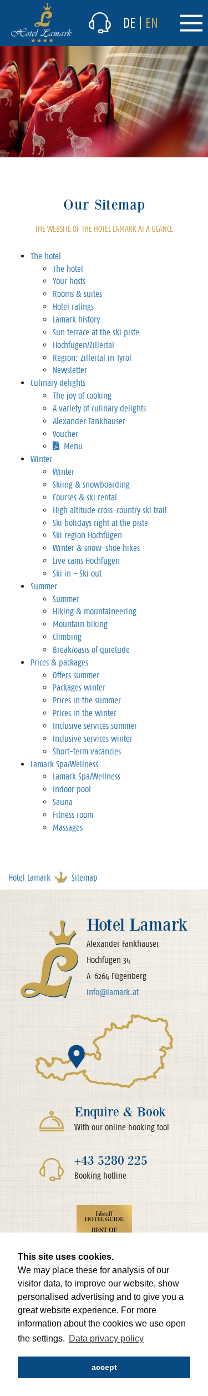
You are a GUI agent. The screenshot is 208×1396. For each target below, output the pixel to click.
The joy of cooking (82, 395)
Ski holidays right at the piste (100, 523)
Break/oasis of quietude (91, 649)
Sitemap (85, 877)
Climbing (67, 637)
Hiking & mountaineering (94, 611)
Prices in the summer (87, 700)
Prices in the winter (84, 713)
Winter (41, 459)
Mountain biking (80, 624)
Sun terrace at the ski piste (96, 332)
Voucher (65, 434)
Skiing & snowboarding (91, 484)
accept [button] (104, 1367)
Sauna (63, 802)
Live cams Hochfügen (86, 560)
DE (129, 23)
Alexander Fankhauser (89, 421)
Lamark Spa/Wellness (64, 764)
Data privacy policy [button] (106, 1338)
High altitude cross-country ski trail (110, 510)
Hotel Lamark (29, 877)
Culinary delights (58, 382)
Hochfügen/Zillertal (83, 345)
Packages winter (79, 687)
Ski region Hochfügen (87, 535)
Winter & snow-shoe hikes (96, 548)
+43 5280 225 (111, 1160)
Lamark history (76, 319)
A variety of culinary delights (99, 408)
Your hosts (69, 281)
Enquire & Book (120, 1112)
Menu (73, 446)
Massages (68, 827)
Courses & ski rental (85, 497)
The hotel (46, 256)
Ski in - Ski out (77, 573)
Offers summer (76, 675)
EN (151, 23)
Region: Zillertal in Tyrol (92, 357)
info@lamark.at (113, 992)
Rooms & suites (77, 294)
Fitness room (73, 814)
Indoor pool (72, 789)
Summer (44, 586)
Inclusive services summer (95, 726)
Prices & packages (59, 662)
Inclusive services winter (93, 738)
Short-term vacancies (87, 751)
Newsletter (70, 370)
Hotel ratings (73, 306)
